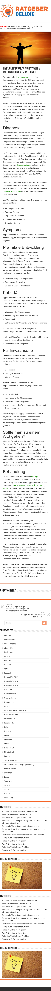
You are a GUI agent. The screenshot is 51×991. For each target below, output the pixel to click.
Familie (7, 656)
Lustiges (7, 731)
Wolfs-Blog (6, 847)
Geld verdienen (10, 694)
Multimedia (8, 740)
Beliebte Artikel (10, 640)
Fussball (7, 673)
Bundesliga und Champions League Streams (19, 821)
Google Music (7, 829)
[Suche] (44, 623)
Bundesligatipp (10, 644)
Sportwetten (9, 781)
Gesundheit (21, 27)
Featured (7, 660)
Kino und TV (9, 723)
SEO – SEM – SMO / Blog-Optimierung (19, 764)
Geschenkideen (10, 698)
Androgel (35, 476)
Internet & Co (9, 719)
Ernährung (8, 652)
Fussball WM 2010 (11, 681)
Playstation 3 (9, 752)
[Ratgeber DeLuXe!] (25, 11)
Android (7, 635)
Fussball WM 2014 (11, 685)
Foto (6, 669)
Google (7, 706)
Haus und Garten (11, 715)
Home (12, 27)
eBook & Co (8, 648)
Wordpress (8, 798)
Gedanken (8, 690)
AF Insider (6, 811)
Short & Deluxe (10, 769)
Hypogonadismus (23, 77)
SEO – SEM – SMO (11, 760)
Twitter (7, 789)
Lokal (6, 727)
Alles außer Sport (8, 818)
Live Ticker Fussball (9, 835)
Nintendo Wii (9, 748)
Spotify (4, 838)
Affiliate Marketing (9, 814)
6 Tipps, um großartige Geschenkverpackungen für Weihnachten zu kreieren (17, 608)
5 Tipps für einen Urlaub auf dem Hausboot (33, 615)
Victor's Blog (6, 844)
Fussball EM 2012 (11, 677)
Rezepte (7, 756)
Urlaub (7, 794)
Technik (7, 785)
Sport (6, 777)
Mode (6, 735)
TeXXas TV (5, 841)
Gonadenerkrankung (12, 191)
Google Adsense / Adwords (15, 710)
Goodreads (6, 826)
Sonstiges (8, 773)
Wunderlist (6, 850)
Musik (6, 744)
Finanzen (7, 665)
